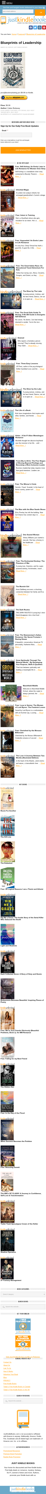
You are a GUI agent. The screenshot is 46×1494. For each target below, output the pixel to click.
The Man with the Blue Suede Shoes (30, 509)
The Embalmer (7, 863)
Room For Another (8, 811)
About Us (6, 1365)
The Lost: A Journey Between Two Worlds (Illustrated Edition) (30, 757)
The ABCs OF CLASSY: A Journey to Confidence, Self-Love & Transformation (21, 1194)
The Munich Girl (22, 586)
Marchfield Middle (30, 686)
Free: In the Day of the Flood (13, 1113)
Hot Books (22, 110)
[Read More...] (23, 198)
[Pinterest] (44, 27)
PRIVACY (6, 1380)
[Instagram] (40, 27)
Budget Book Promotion (11, 1457)
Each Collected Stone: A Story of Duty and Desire (21, 974)
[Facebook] (31, 27)
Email (5, 130)
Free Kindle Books (10, 1384)
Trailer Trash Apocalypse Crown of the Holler (19, 1224)
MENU (9, 3)
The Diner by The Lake (32, 291)
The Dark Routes (23, 610)
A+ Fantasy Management (11, 1280)
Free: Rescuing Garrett (10, 1167)
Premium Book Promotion (12, 1454)
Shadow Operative (8, 1252)
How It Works (8, 1371)
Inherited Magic (22, 190)
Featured (13, 110)
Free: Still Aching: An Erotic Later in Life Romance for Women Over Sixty (30, 168)
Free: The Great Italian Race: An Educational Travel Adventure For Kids (30, 268)
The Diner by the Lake (32, 389)
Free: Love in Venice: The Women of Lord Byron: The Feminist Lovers (30, 706)
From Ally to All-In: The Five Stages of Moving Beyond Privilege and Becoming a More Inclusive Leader (30, 463)
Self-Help (30, 110)
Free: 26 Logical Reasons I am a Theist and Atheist (22, 889)
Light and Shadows (9, 946)
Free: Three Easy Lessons (27, 363)
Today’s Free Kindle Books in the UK (16, 1390)
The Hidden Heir (7, 1087)
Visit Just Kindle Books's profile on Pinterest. (23, 1357)
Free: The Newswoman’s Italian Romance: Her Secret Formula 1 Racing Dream (28, 637)
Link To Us (7, 1368)
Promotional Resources (11, 1451)
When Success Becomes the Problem (16, 1141)
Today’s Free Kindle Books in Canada (16, 1387)
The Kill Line (6, 837)
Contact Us (7, 1362)
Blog (5, 1377)
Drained (21, 338)
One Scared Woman (31, 535)
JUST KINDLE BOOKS (23, 20)
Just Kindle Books (20, 47)
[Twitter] (35, 27)
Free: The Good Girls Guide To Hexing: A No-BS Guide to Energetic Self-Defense (30, 315)
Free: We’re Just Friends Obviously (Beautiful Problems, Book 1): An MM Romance (20, 1031)
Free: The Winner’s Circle (25, 484)
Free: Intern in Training (25, 215)
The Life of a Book (23, 410)
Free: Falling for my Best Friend (14, 1059)
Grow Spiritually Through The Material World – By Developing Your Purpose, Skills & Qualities (29, 662)
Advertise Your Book (10, 1374)
